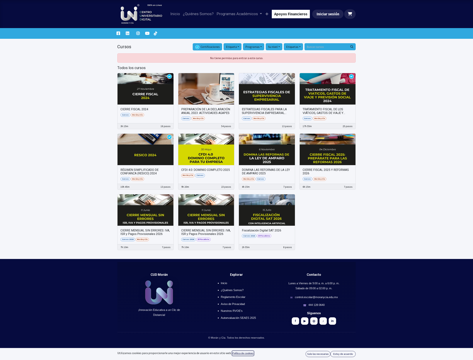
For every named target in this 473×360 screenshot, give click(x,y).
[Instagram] (138, 33)
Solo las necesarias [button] (318, 354)
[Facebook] (118, 33)
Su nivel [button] (273, 47)
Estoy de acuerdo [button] (343, 354)
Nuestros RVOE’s (232, 310)
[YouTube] (147, 33)
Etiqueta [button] (231, 47)
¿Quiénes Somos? (232, 290)
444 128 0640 (316, 304)
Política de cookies (242, 353)
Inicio (224, 283)
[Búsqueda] (352, 46)
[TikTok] (155, 33)
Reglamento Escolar (233, 296)
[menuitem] (175, 14)
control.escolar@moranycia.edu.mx (316, 297)
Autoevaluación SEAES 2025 (238, 317)
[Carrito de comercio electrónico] (350, 14)
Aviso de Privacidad (233, 304)
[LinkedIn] (127, 33)
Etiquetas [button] (292, 47)
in (332, 321)
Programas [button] (252, 47)
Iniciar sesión (328, 13)
